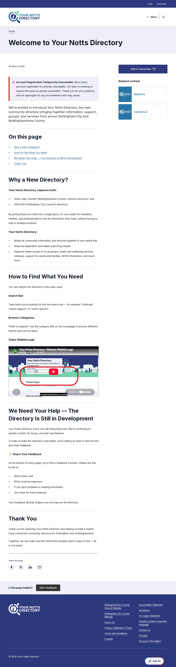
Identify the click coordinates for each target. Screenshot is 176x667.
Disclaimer (144, 610)
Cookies (109, 638)
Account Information (150, 641)
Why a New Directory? (27, 147)
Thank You (20, 163)
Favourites (161, 4)
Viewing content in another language (153, 623)
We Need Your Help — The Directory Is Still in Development (48, 158)
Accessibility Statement (151, 604)
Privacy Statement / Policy (118, 627)
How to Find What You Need (30, 152)
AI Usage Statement (149, 615)
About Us (139, 94)
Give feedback (48, 587)
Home (12, 31)
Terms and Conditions (116, 633)
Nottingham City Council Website (117, 615)
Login (150, 4)
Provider (143, 635)
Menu (154, 17)
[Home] (24, 17)
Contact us (140, 111)
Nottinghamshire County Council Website (117, 606)
